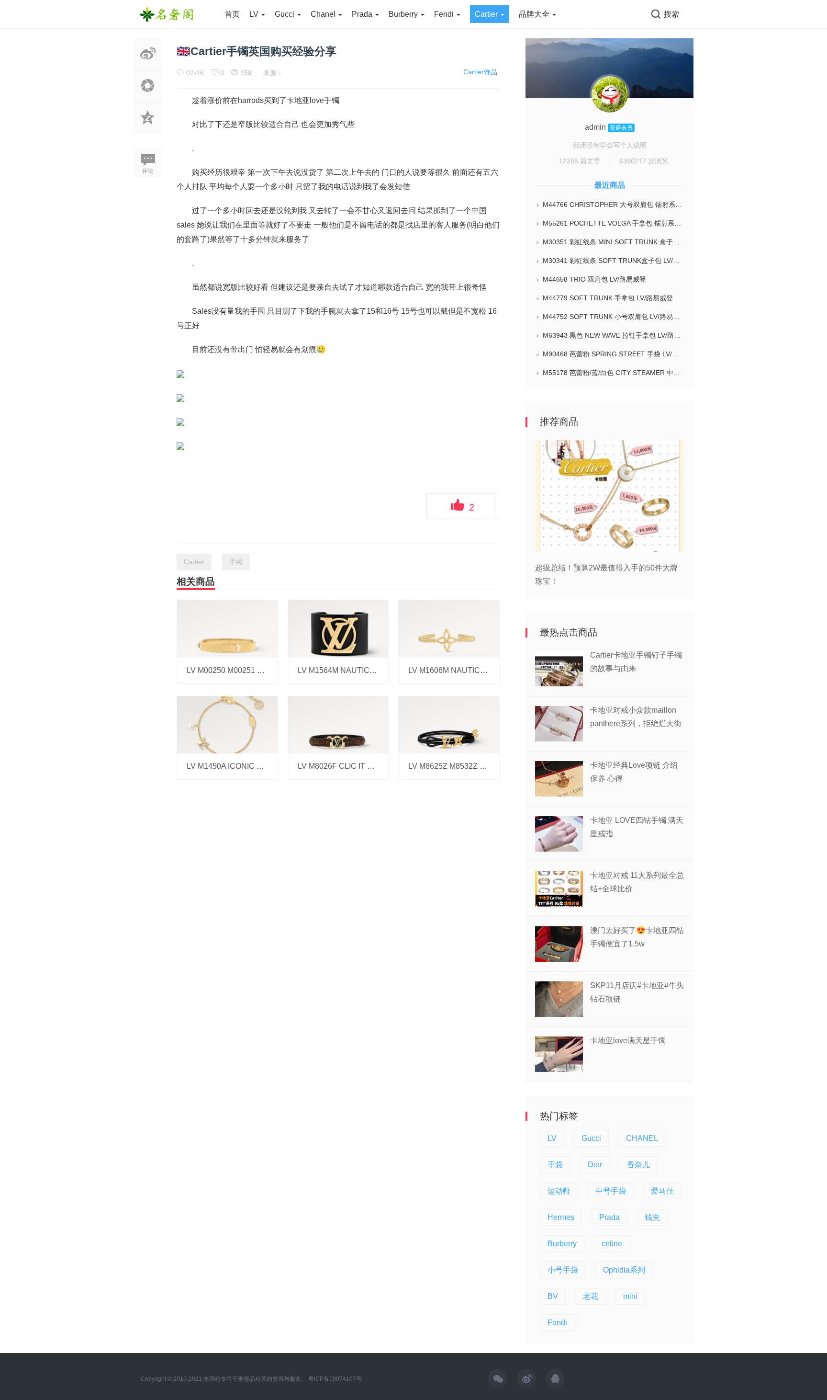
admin (596, 127)
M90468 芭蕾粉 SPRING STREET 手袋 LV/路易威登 (613, 354)
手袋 (555, 1165)
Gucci (285, 14)
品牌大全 (535, 14)
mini (630, 1296)
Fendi (445, 14)
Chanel (324, 14)
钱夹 (652, 1217)
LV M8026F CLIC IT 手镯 (340, 766)
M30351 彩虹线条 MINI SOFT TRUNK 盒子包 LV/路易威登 (613, 242)
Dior (595, 1165)
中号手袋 (610, 1191)
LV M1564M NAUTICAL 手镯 (347, 670)
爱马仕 (662, 1191)
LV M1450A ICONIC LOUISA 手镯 (244, 766)
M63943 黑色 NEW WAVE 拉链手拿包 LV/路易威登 (613, 335)
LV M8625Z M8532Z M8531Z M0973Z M (477, 766)
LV (254, 14)
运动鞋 (559, 1191)
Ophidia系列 (624, 1270)
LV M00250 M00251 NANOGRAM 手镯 (253, 670)
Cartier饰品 (480, 72)
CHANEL (642, 1138)
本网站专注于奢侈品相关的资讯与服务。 (255, 1379)
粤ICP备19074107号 (335, 1379)
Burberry (404, 14)
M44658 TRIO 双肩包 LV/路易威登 (594, 279)
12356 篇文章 (579, 161)
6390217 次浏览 (643, 161)
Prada (363, 14)
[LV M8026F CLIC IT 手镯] (338, 724)
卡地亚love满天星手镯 (628, 1040)
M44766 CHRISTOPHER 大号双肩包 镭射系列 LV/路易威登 (613, 204)
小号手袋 (563, 1270)
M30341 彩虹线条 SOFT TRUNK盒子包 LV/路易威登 (613, 260)
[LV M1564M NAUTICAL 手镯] (338, 628)
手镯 (236, 562)
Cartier (487, 14)
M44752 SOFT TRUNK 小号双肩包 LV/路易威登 (613, 316)
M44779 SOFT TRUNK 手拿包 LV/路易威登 (608, 298)
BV (553, 1296)
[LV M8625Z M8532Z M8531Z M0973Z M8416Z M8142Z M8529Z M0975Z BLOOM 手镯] (449, 724)
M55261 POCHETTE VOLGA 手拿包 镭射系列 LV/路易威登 (613, 223)
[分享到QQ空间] (148, 129)
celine (612, 1244)
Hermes (561, 1217)
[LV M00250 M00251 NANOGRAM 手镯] (227, 628)
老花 (590, 1296)
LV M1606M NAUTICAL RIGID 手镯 (468, 670)
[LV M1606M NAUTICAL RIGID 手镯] (449, 628)
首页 (232, 14)
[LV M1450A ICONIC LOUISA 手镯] (227, 724)
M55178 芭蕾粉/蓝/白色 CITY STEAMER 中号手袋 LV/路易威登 (613, 372)
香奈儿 (638, 1165)
